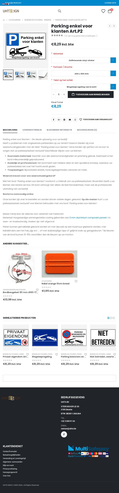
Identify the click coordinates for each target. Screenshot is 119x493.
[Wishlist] (103, 11)
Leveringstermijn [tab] (32, 129)
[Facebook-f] (64, 434)
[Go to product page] (21, 268)
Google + (59, 119)
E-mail (69, 119)
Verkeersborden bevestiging (14, 290)
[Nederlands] (3, 3)
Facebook (53, 119)
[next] (114, 26)
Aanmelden (110, 3)
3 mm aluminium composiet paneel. (88, 217)
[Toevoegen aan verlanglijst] (37, 290)
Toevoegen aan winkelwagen (93, 94)
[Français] (8, 3)
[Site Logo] (11, 11)
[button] (59, 11)
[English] (6, 3)
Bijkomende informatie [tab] (59, 129)
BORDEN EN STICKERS (10, 354)
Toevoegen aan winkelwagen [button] (34, 255)
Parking (22, 354)
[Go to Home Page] (4, 20)
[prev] (110, 26)
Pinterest (64, 119)
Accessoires (47, 281)
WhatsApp (75, 119)
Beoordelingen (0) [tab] (87, 129)
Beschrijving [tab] (10, 129)
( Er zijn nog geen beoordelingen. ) (80, 35)
